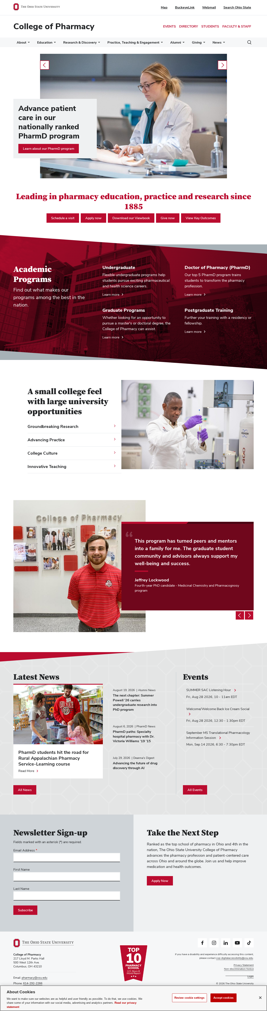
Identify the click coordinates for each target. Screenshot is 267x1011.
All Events (195, 790)
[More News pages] (223, 43)
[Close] (260, 997)
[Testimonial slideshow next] (249, 615)
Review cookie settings (189, 997)
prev (44, 65)
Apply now (93, 218)
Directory (188, 26)
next (222, 65)
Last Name (21, 889)
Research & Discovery (80, 42)
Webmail (209, 7)
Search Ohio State (237, 7)
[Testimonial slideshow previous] (239, 615)
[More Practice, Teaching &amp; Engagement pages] (161, 43)
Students (210, 26)
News (217, 42)
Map (164, 7)
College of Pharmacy (53, 26)
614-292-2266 (32, 983)
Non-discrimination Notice (239, 969)
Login (250, 976)
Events (169, 26)
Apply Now (159, 881)
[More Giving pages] (203, 43)
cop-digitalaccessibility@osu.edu (234, 958)
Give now (168, 218)
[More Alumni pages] (182, 43)
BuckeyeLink (185, 7)
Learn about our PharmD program (48, 148)
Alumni (175, 42)
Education (44, 42)
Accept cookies (223, 997)
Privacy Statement (244, 965)
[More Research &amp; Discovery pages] (98, 43)
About (21, 42)
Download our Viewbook (131, 218)
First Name (21, 869)
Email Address (24, 850)
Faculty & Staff (236, 26)
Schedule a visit (62, 218)
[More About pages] (28, 43)
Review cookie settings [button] (239, 972)
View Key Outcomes (201, 218)
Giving (197, 42)
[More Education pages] (54, 43)
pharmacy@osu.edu (34, 978)
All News (25, 790)
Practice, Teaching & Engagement (133, 42)
